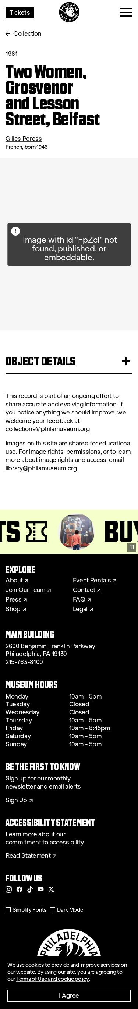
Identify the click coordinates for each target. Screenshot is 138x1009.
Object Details (40, 361)
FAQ (79, 600)
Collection (27, 33)
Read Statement (28, 856)
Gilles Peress (24, 138)
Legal (80, 609)
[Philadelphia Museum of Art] (69, 12)
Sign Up (16, 800)
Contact (84, 590)
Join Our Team (25, 590)
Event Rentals (92, 581)
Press (13, 600)
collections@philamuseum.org (47, 428)
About (14, 581)
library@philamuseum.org (41, 468)
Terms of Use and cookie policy (52, 979)
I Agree (69, 995)
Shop (13, 609)
